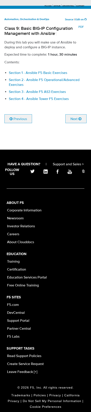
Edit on (79, 19)
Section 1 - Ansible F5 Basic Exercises (38, 73)
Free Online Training (23, 285)
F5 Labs (13, 336)
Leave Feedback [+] (22, 372)
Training (13, 261)
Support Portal (18, 320)
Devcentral (68, 6)
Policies (40, 395)
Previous (20, 119)
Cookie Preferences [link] (45, 406)
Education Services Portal (27, 277)
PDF (81, 26)
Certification (16, 269)
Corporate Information (24, 210)
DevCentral (16, 312)
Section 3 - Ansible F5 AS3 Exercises (37, 92)
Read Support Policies (24, 356)
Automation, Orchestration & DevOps (26, 19)
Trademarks (20, 395)
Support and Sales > (68, 164)
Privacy (55, 395)
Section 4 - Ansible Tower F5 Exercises (39, 99)
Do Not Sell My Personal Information (52, 401)
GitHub (57, 6)
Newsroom (15, 218)
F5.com (48, 6)
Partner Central (19, 328)
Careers (13, 234)
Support (80, 6)
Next (74, 119)
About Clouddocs (20, 242)
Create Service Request (25, 364)
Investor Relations (21, 226)
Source (69, 19)
